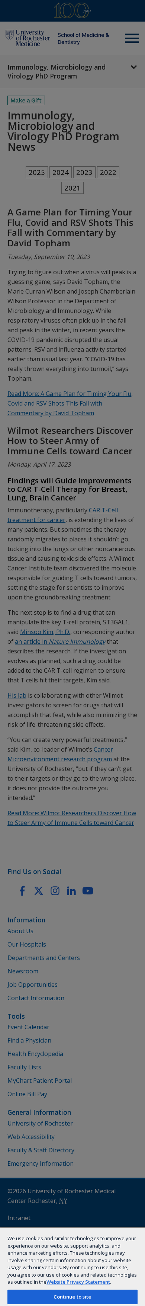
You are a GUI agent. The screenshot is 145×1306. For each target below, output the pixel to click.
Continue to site (72, 1296)
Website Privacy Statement (78, 1281)
